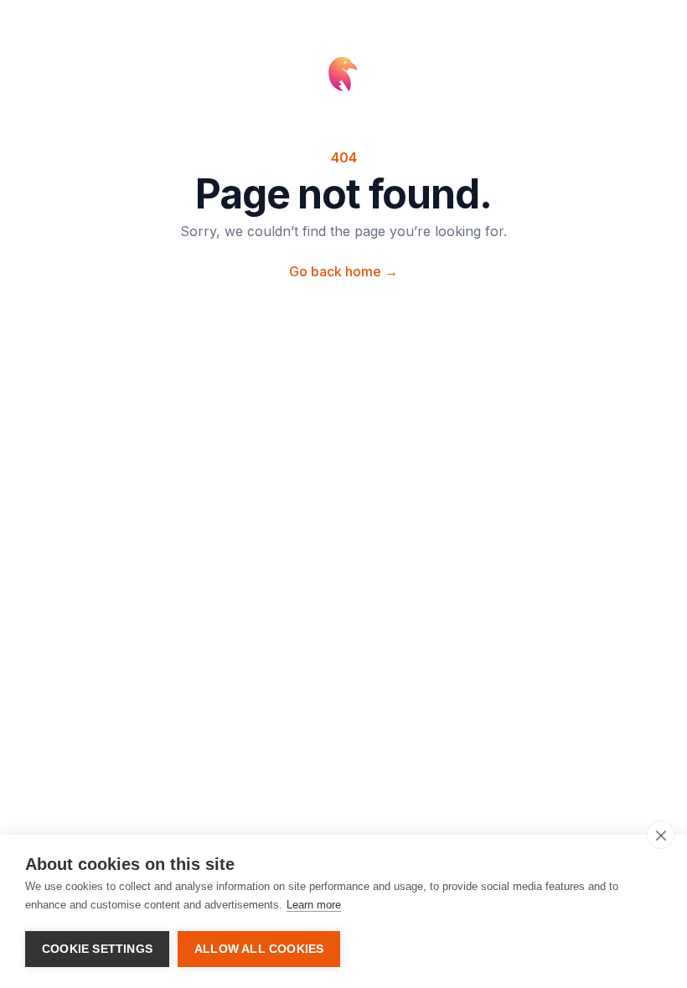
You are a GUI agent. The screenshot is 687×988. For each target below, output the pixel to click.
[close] (660, 835)
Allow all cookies (258, 949)
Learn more (314, 904)
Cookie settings (97, 949)
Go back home (343, 271)
